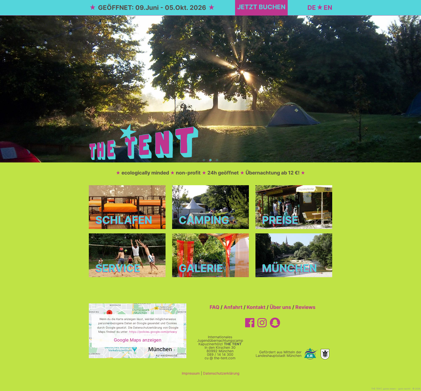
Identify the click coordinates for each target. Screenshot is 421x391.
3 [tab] (217, 160)
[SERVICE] (127, 255)
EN (328, 7)
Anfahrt (233, 307)
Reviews (305, 307)
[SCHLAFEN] (127, 206)
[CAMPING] (210, 206)
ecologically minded (145, 173)
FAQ (214, 307)
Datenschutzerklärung (221, 373)
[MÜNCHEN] (293, 255)
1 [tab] (204, 160)
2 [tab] (210, 160)
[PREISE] (293, 206)
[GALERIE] (210, 255)
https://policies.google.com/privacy (153, 331)
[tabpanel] (210, 88)
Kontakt (256, 307)
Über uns (280, 307)
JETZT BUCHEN (261, 7)
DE (311, 7)
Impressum (191, 373)
